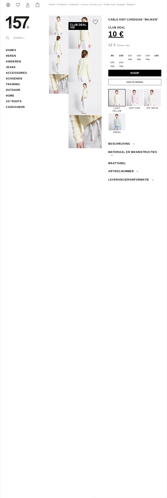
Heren (11, 55)
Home (10, 95)
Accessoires (16, 73)
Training (13, 84)
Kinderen (13, 61)
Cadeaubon (15, 107)
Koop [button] (134, 73)
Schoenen (14, 78)
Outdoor (13, 90)
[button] (28, 5)
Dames (11, 50)
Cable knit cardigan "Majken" (120, 4)
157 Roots (14, 101)
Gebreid (74, 4)
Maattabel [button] (117, 163)
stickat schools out (91, 4)
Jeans (11, 67)
